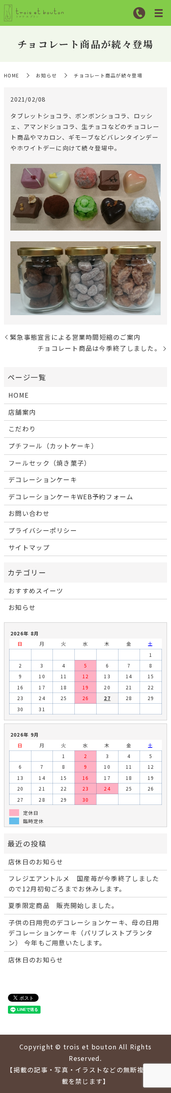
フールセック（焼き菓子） (49, 463)
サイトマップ (29, 547)
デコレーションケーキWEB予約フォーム (70, 496)
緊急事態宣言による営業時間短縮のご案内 (75, 337)
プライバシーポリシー (42, 530)
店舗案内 (22, 412)
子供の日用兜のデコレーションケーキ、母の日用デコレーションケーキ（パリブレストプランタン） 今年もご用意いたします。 (83, 932)
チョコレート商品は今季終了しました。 (99, 348)
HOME (11, 75)
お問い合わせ (29, 513)
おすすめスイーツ (35, 590)
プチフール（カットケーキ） (53, 445)
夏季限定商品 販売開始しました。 (63, 905)
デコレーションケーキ (42, 479)
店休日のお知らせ (35, 861)
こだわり (22, 428)
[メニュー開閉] (159, 13)
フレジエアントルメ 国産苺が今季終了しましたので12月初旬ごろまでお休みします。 (83, 883)
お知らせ (46, 75)
